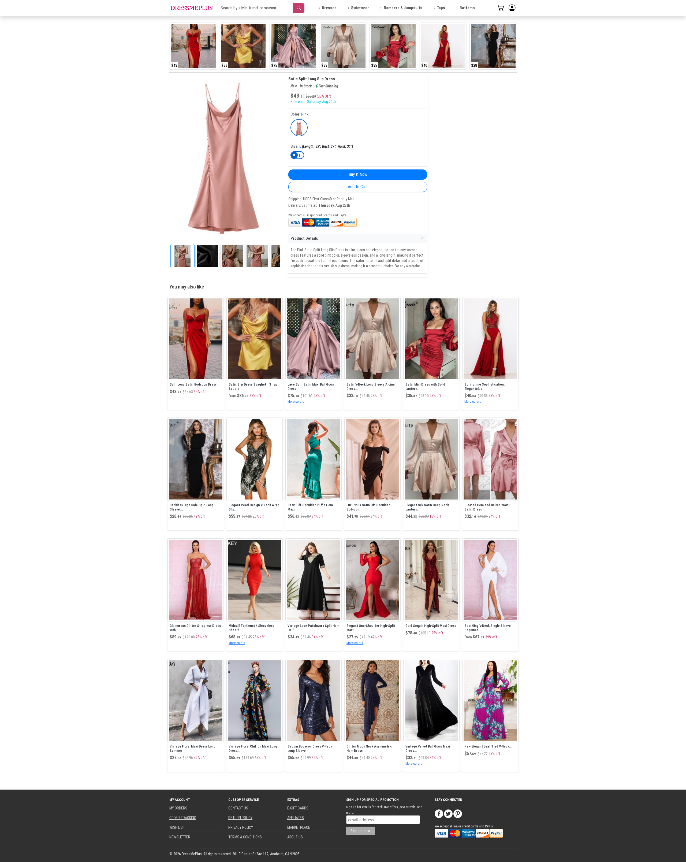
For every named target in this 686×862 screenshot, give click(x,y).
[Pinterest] (457, 813)
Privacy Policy (240, 827)
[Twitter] (448, 813)
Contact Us (238, 808)
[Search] (298, 8)
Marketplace (298, 827)
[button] (512, 8)
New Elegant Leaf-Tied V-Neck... (488, 746)
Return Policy (240, 818)
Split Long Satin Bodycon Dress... (195, 384)
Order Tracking (182, 818)
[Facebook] (439, 813)
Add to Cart (358, 186)
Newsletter (179, 837)
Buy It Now (358, 174)
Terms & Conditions (245, 837)
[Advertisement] (469, 155)
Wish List (177, 827)
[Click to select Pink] (299, 127)
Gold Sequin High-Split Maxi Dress (430, 626)
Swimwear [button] (360, 7)
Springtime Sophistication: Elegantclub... (484, 386)
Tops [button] (441, 7)
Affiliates (295, 818)
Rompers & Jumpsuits (403, 7)
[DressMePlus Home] (191, 8)
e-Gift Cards (297, 808)
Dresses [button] (329, 7)
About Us (295, 837)
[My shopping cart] (500, 7)
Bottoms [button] (467, 7)
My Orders (178, 808)
